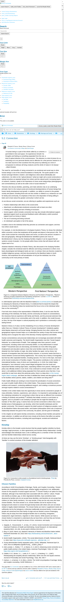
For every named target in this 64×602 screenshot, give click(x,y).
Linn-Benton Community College (16, 148)
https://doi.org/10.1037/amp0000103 (16, 551)
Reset (2, 45)
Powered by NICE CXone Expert (25, 592)
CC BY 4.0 (49, 296)
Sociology (32, 133)
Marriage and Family (46, 133)
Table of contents (55, 152)
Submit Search (5, 33)
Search (4, 130)
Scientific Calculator (8, 89)
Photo (53, 478)
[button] (6, 101)
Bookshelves (20, 133)
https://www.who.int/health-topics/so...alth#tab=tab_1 (30, 540)
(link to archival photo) (43, 302)
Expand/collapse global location (61, 133)
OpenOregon (30, 148)
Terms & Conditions (55, 598)
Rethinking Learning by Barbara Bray (23, 298)
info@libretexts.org (38, 599)
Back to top (5, 578)
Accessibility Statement (8, 599)
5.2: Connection (14, 566)
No (11, 586)
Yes (5, 586)
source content (29, 570)
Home (9, 133)
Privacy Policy (46, 598)
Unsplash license (25, 480)
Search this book (4, 28)
